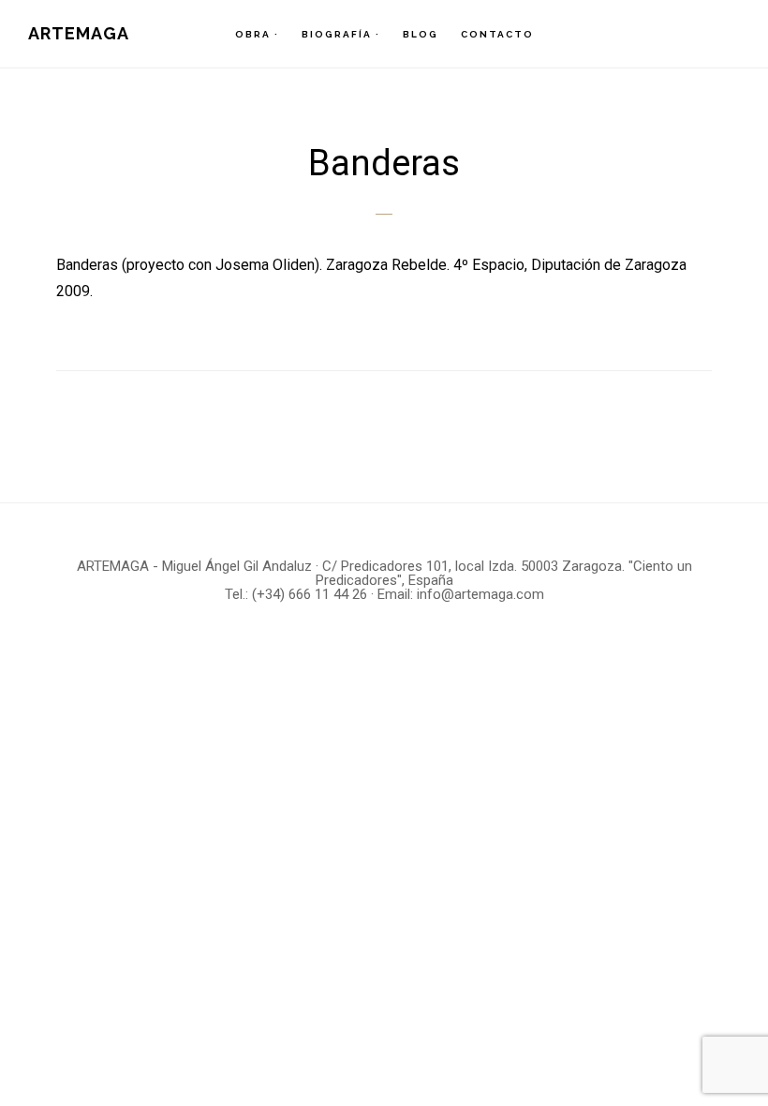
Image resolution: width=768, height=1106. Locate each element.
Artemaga (78, 33)
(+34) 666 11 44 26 (309, 594)
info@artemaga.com (480, 594)
